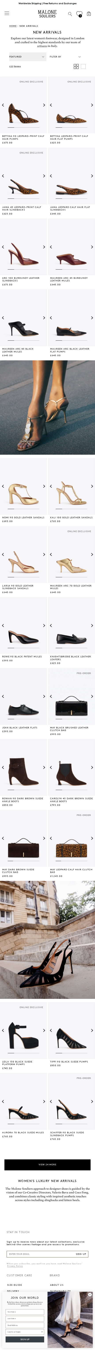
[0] (79, 14)
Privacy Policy (15, 1266)
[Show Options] (42, 1331)
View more (47, 1165)
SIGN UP (81, 1254)
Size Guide (14, 1285)
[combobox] (24, 1331)
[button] (3, 105)
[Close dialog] (90, 1294)
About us (56, 1285)
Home (13, 26)
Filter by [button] (55, 57)
